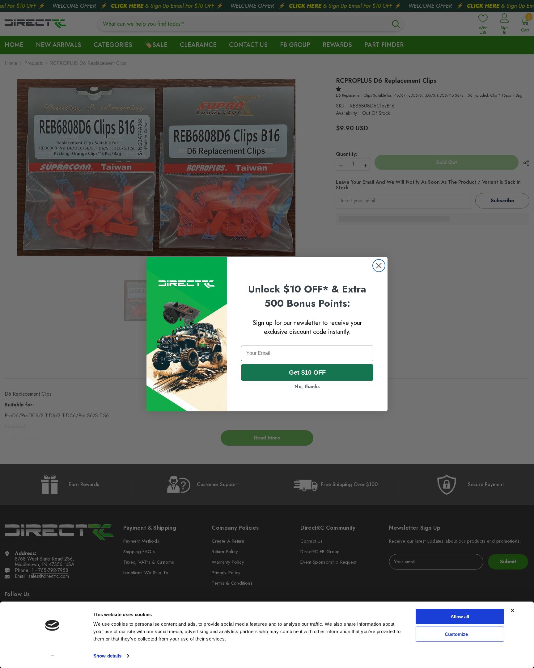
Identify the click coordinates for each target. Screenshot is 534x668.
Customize (456, 633)
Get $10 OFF (307, 372)
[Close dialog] (379, 265)
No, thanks (307, 386)
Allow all (460, 616)
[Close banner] (512, 610)
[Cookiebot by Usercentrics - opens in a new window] (52, 656)
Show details (107, 655)
